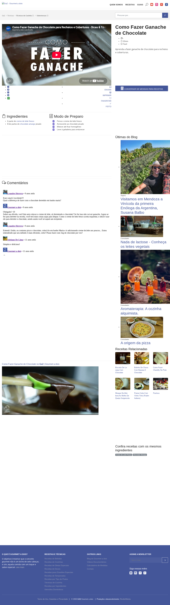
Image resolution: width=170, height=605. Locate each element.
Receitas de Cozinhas (53, 562)
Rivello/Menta (125, 599)
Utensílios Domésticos (53, 589)
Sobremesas (42, 16)
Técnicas (10, 16)
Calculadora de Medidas (97, 565)
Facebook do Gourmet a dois (166, 4)
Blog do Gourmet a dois (97, 559)
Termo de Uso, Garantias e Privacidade (52, 599)
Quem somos (116, 5)
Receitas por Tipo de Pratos (56, 579)
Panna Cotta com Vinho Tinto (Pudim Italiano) (141, 395)
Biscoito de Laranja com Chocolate (121, 370)
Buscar (146, 4)
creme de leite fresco (25, 121)
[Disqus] (56, 222)
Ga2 (3, 16)
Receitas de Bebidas (53, 559)
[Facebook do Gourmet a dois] (144, 573)
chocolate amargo (27, 124)
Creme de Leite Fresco (124, 455)
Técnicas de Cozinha (24, 16)
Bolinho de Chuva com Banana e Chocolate (141, 370)
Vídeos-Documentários (96, 562)
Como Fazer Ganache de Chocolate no (20, 364)
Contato (90, 569)
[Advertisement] (142, 62)
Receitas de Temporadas (54, 576)
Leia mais (20, 567)
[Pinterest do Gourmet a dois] (140, 573)
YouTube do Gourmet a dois (151, 4)
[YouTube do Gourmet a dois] (130, 573)
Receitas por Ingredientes (55, 586)
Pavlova (156, 393)
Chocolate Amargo (139, 455)
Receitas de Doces (52, 569)
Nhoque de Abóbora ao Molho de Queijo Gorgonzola (122, 395)
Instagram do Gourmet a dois (156, 4)
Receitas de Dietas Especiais (56, 565)
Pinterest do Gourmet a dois (161, 4)
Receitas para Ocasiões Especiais (58, 572)
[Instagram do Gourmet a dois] (135, 573)
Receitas (130, 5)
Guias (140, 5)
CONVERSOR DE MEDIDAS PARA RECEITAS (143, 89)
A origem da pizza (135, 343)
